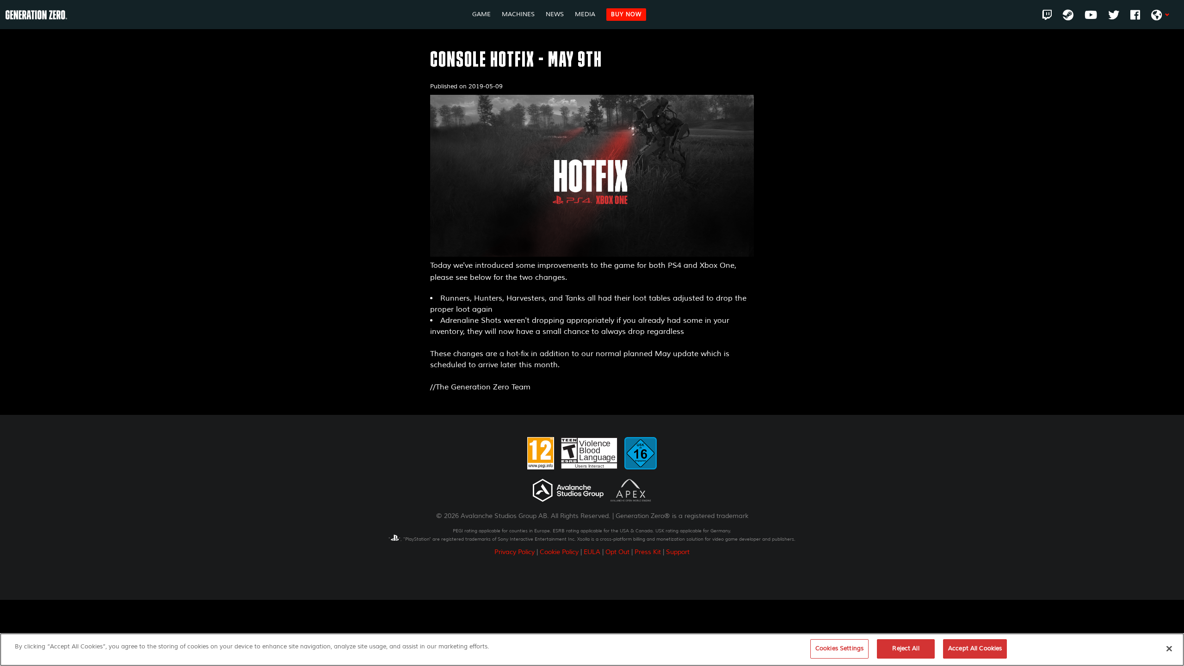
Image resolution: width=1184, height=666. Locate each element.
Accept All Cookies (975, 648)
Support (678, 552)
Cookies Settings (839, 648)
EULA (592, 552)
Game (481, 14)
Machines (518, 14)
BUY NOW (626, 14)
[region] (592, 649)
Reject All (905, 648)
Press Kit (648, 552)
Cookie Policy (559, 552)
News (555, 14)
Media (585, 14)
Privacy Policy (514, 552)
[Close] (1169, 648)
